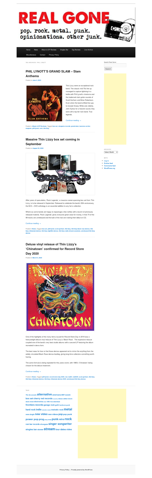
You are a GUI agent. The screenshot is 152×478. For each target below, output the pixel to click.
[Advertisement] (115, 109)
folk (48, 401)
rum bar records (33, 424)
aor (63, 394)
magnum (29, 128)
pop (60, 414)
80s (30, 395)
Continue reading (73, 120)
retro (61, 419)
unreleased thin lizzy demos (76, 379)
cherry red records (43, 398)
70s (27, 395)
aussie (68, 395)
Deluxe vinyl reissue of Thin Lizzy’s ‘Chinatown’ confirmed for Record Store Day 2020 (55, 249)
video (69, 429)
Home (28, 50)
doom (70, 399)
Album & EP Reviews (49, 50)
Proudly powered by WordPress (82, 470)
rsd (66, 377)
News (36, 50)
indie (38, 409)
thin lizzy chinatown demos (35, 379)
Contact (42, 55)
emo (45, 402)
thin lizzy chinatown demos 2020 (55, 379)
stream (49, 428)
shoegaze (44, 424)
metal (68, 409)
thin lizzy (46, 128)
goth (57, 405)
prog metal (48, 419)
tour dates (61, 429)
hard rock (30, 409)
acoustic (34, 395)
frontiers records (34, 404)
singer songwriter (60, 424)
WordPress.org (109, 168)
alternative (44, 394)
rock (41, 128)
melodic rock (57, 409)
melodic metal (46, 410)
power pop (32, 419)
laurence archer (84, 126)
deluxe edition (63, 399)
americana (56, 394)
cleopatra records (64, 126)
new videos (53, 414)
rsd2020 (75, 377)
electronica (38, 401)
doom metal (30, 402)
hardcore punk (64, 405)
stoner (40, 429)
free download (55, 402)
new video (41, 414)
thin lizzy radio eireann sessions (69, 231)
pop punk (67, 414)
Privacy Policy (54, 55)
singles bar (31, 429)
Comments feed (110, 166)
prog (41, 419)
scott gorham (59, 229)
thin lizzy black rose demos (80, 229)
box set (55, 126)
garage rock (49, 404)
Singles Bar (64, 50)
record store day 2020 (56, 377)
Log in (106, 161)
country (55, 399)
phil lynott (35, 128)
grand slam (75, 126)
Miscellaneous (31, 55)
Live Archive (88, 50)
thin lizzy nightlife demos (50, 231)
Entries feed (108, 163)
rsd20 (70, 377)
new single (30, 414)
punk (55, 419)
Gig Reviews (76, 50)
